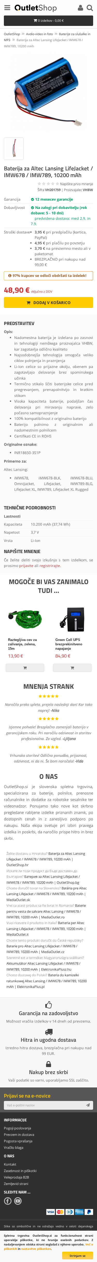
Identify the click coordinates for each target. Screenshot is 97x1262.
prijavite (26, 565)
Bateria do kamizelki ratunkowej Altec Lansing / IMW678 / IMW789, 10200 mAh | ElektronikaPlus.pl (46, 981)
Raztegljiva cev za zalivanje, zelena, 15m (22, 644)
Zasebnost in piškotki (20, 1170)
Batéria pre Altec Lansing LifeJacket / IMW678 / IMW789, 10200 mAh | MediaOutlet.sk (46, 894)
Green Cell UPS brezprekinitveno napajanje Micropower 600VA (70, 646)
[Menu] (7, 8)
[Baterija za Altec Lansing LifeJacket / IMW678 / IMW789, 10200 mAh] (48, 92)
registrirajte (50, 565)
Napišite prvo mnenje (76, 184)
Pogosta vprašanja (18, 1141)
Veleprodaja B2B (16, 1177)
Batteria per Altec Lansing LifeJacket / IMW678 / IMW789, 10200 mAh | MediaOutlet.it (46, 928)
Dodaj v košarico (51, 302)
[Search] (89, 8)
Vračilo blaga (13, 1147)
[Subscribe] (88, 1105)
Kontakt (10, 1164)
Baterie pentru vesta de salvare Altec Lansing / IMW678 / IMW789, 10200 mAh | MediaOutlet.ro (46, 911)
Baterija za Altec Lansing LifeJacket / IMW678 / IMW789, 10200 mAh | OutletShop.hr (45, 859)
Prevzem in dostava (19, 1134)
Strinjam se (78, 1256)
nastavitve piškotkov (36, 1249)
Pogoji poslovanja (17, 1128)
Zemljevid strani (16, 1183)
